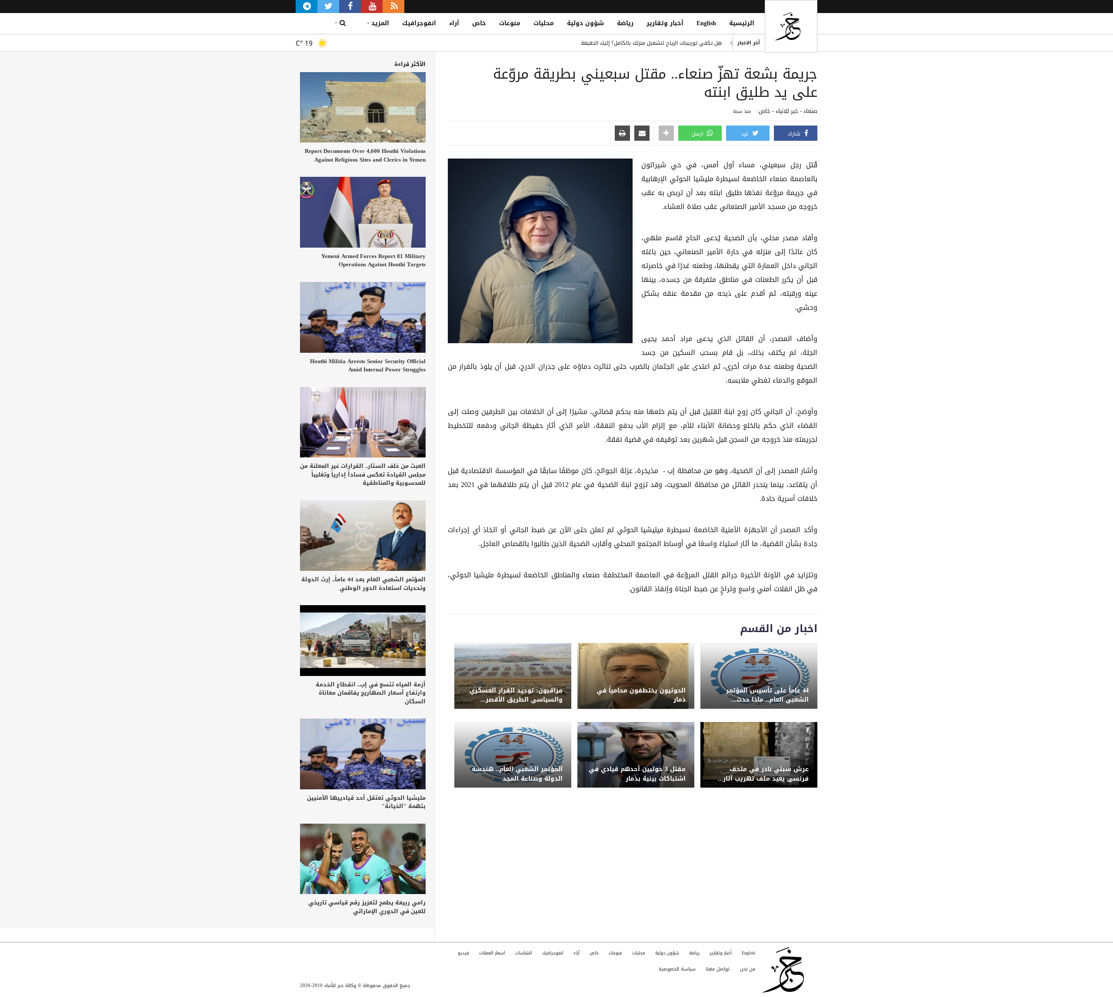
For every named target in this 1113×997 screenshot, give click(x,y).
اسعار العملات (492, 953)
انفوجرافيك (419, 23)
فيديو (463, 953)
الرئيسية (741, 23)
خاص (479, 23)
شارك (795, 134)
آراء (454, 23)
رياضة (625, 23)
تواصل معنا (718, 969)
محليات (543, 23)
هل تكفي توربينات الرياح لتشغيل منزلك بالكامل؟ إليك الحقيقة (651, 43)
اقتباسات (523, 953)
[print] (622, 134)
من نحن (747, 969)
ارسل (698, 134)
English (706, 23)
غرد (745, 134)
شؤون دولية (585, 23)
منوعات (509, 23)
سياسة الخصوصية (677, 969)
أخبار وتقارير (664, 23)
